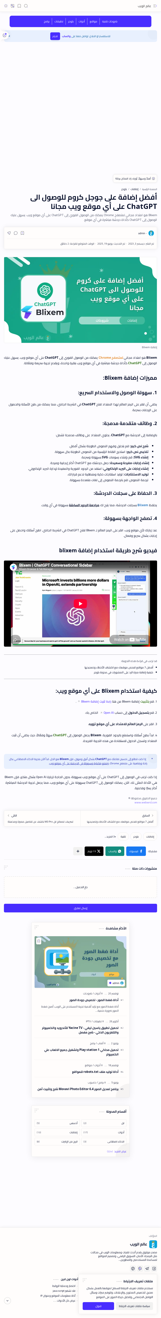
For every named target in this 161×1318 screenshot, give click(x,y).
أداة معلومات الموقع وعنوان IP (57, 1296)
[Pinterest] (133, 1269)
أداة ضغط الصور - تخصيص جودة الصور (94, 1000)
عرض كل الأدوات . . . (64, 1301)
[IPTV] (88, 1021)
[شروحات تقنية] (110, 21)
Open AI (109, 712)
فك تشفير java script (64, 1291)
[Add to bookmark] (38, 941)
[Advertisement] (80, 76)
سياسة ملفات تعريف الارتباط (134, 1306)
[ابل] (103, 1123)
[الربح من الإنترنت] (57, 1141)
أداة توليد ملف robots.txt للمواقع (95, 1072)
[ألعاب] (99, 1043)
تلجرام (55, 36)
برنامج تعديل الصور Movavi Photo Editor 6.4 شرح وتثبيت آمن (78, 1089)
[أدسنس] (57, 1123)
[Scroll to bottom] (7, 1300)
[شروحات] (87, 993)
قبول (98, 1306)
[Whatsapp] (140, 1269)
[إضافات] (150, 836)
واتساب (66, 36)
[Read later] (22, 233)
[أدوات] (81, 21)
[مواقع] (93, 21)
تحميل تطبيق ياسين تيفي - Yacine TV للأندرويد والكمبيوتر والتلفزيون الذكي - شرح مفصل (80, 1030)
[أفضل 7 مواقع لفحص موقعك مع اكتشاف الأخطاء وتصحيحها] (118, 818)
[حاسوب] (92, 1082)
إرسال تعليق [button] (80, 908)
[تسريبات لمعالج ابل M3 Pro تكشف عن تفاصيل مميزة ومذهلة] (42, 818)
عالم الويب (144, 6)
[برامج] (46, 21)
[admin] (142, 233)
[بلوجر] (71, 21)
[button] (155, 6)
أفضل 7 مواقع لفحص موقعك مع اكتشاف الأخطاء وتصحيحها (119, 667)
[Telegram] (147, 1269)
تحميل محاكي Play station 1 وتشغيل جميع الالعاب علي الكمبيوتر (81, 1052)
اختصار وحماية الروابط (63, 1286)
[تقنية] (123, 836)
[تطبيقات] (59, 21)
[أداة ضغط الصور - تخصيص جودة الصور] (80, 962)
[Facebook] (154, 1269)
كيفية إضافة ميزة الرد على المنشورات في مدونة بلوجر (123, 672)
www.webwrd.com (145, 802)
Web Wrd (10, 1310)
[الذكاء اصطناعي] (103, 1141)
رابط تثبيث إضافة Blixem (96, 701)
